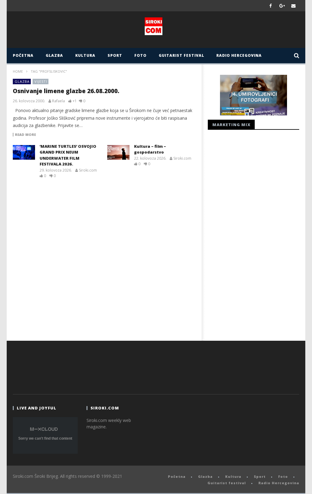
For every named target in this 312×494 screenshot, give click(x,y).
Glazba (54, 55)
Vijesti (40, 81)
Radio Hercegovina (239, 55)
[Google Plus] (282, 5)
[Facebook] (270, 5)
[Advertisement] (253, 233)
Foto (140, 55)
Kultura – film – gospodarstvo (150, 149)
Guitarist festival (181, 55)
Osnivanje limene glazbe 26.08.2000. (66, 91)
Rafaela (58, 101)
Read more (25, 134)
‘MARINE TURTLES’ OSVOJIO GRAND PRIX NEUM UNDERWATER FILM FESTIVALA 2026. (68, 155)
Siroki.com (88, 170)
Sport (115, 55)
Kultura (85, 55)
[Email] (293, 5)
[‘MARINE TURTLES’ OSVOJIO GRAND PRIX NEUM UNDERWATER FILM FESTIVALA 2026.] (24, 152)
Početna (23, 55)
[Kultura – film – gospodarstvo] (118, 152)
